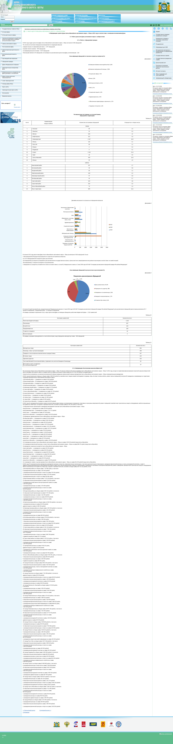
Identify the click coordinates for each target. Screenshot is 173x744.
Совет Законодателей (8, 80)
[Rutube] (171, 28)
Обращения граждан (7, 61)
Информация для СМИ (162, 47)
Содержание (26, 712)
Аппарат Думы (80, 21)
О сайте (4, 735)
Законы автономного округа (9, 43)
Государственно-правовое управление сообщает (162, 35)
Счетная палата (104, 18)
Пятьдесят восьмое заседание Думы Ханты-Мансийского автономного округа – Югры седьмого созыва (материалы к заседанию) (162, 99)
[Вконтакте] (154, 28)
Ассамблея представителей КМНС (86, 18)
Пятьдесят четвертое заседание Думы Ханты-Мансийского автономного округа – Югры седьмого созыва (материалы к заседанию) (163, 138)
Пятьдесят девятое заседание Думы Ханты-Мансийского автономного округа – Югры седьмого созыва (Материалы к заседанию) (162, 89)
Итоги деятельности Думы (9, 35)
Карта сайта (5, 87)
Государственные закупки (162, 55)
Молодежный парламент (107, 21)
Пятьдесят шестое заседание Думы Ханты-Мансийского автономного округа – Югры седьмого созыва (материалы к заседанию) (162, 118)
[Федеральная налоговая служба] (118, 726)
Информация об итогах (167, 93)
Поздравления (159, 44)
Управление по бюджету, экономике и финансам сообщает (162, 40)
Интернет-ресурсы (161, 71)
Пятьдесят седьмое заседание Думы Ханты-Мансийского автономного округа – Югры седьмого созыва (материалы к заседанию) (162, 109)
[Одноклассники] (159, 28)
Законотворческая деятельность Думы (10, 50)
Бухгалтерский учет (161, 62)
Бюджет (158, 31)
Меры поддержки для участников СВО (161, 74)
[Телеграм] (163, 28)
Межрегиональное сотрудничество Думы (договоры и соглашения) (11, 72)
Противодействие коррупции (9, 58)
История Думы (6, 32)
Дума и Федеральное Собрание (10, 64)
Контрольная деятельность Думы (9, 55)
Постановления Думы (8, 46)
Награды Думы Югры (7, 83)
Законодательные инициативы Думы (10, 68)
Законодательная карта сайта (10, 90)
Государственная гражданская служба (164, 59)
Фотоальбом (5, 93)
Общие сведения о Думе (60, 15)
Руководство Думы (82, 15)
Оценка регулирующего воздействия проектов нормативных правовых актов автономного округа (11, 39)
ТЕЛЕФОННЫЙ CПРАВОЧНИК (163, 78)
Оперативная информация (158, 93)
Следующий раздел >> (45, 710)
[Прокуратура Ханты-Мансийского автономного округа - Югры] (67, 727)
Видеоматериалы (6, 96)
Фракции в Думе (57, 21)
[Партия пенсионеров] (111, 724)
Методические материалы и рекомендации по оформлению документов (164, 51)
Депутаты (102, 15)
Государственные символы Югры (10, 29)
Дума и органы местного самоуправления (8, 77)
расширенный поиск (6, 25)
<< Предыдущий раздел (29, 710)
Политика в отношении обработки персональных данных (162, 67)
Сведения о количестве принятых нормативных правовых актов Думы (43, 29)
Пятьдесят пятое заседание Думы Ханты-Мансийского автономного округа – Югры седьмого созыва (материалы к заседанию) (162, 128)
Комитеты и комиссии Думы (61, 18)
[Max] (167, 28)
